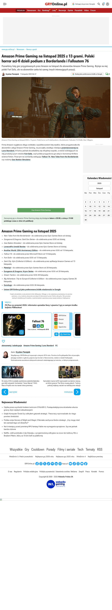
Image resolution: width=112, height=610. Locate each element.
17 (90, 211)
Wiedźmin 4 (81, 457)
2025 (99, 183)
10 (90, 206)
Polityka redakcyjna (30, 471)
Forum (93, 10)
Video (86, 10)
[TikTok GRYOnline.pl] (48, 463)
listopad (99, 188)
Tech (80, 449)
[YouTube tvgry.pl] (70, 463)
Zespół (81, 471)
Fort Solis (28, 154)
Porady (50, 449)
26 (99, 215)
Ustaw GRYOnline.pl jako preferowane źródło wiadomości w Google (32, 289)
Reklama (74, 471)
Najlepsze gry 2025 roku (65, 457)
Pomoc (101, 471)
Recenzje (62, 10)
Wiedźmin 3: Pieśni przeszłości (21, 457)
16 (86, 211)
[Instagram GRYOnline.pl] (41, 463)
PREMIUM (21, 10)
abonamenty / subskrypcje (12, 345)
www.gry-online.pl (8, 49)
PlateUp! (7, 268)
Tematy (90, 449)
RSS (99, 449)
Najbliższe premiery (95, 457)
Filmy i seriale (66, 449)
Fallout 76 (46, 157)
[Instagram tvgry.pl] (78, 463)
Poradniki (78, 10)
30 (86, 220)
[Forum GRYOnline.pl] (60, 463)
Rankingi (45, 10)
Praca (87, 471)
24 (90, 215)
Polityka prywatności (47, 471)
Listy (54, 10)
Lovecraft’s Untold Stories (14, 247)
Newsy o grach (31, 49)
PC (56, 345)
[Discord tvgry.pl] (82, 463)
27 (104, 215)
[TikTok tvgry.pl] (74, 463)
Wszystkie (16, 449)
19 (99, 211)
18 (95, 211)
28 (109, 215)
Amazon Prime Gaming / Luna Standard (39, 345)
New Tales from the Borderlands (64, 157)
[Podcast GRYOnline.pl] (52, 463)
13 (104, 206)
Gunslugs (8, 285)
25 (95, 215)
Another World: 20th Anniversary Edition (21, 250)
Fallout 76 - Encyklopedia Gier (26, 325)
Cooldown (37, 449)
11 (95, 206)
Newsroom (31, 10)
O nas (10, 471)
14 (109, 206)
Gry (39, 10)
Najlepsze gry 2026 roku (44, 457)
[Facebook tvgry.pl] (85, 463)
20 (104, 211)
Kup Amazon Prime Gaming (41, 210)
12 (99, 206)
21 (109, 211)
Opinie (70, 10)
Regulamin (18, 471)
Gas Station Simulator (21, 160)
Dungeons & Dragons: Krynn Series (18, 271)
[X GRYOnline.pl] (44, 463)
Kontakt (94, 471)
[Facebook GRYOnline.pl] (37, 463)
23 (86, 215)
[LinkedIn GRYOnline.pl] (56, 463)
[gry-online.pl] (56, 4)
